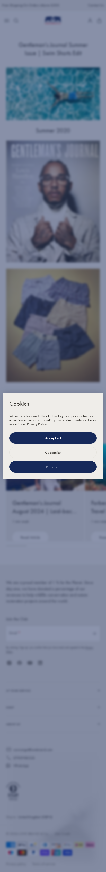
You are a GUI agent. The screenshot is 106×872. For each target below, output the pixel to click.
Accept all (53, 438)
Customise (53, 452)
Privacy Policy (36, 424)
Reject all (53, 466)
